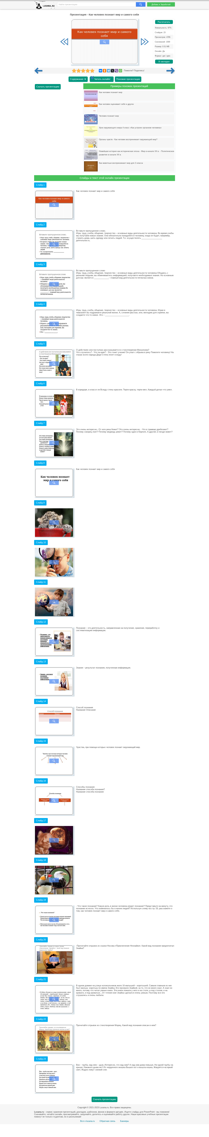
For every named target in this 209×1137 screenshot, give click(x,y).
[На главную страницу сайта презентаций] (46, 5)
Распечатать (164, 22)
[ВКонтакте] (100, 70)
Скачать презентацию (47, 86)
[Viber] (116, 70)
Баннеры (124, 1121)
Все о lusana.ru (87, 1121)
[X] (112, 70)
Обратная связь (107, 1121)
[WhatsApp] (120, 70)
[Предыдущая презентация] (39, 70)
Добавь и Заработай (161, 4)
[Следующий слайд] (144, 42)
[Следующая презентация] (170, 70)
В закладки (164, 61)
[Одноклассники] (104, 70)
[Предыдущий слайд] (64, 42)
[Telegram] (108, 70)
